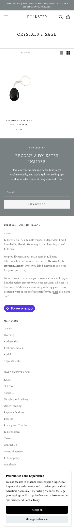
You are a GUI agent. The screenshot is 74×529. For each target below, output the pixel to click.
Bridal (7, 354)
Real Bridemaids (13, 348)
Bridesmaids (11, 341)
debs (55, 292)
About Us (9, 393)
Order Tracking (13, 406)
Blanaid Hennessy (28, 244)
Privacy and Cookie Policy (24, 500)
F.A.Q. (7, 380)
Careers (8, 438)
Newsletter (10, 464)
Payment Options (14, 412)
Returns (8, 419)
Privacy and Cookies (15, 425)
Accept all (37, 510)
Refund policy (12, 458)
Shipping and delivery (16, 399)
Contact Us (10, 445)
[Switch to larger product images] (61, 53)
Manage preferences (37, 519)
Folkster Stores (12, 432)
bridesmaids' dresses (16, 287)
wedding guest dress (54, 287)
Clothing (9, 335)
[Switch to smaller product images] (68, 53)
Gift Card (9, 386)
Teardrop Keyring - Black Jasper (19, 122)
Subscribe (37, 204)
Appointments (12, 361)
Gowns (8, 328)
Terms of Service (13, 451)
